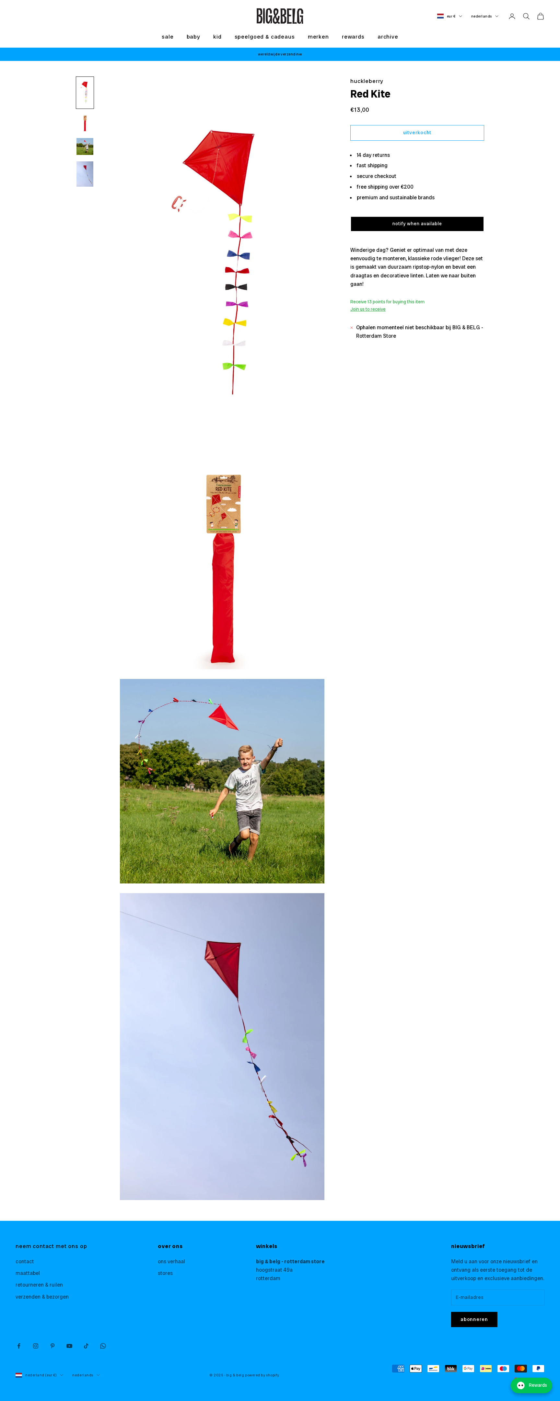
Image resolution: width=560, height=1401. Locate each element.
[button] (417, 224)
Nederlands (481, 16)
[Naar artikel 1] (85, 92)
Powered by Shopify (262, 1375)
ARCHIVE (388, 36)
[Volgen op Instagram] (35, 1346)
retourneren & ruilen (39, 1284)
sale (167, 36)
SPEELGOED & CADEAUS (265, 36)
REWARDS (353, 36)
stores (165, 1273)
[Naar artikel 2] (85, 123)
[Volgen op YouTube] (69, 1346)
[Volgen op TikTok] (86, 1346)
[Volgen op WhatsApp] (103, 1346)
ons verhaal (171, 1261)
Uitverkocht (417, 132)
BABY (193, 36)
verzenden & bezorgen (42, 1296)
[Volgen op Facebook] (19, 1346)
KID (217, 36)
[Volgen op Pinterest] (52, 1346)
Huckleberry (366, 81)
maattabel (28, 1273)
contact (25, 1261)
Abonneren (474, 1319)
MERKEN (318, 36)
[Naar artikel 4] (85, 174)
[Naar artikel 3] (85, 146)
